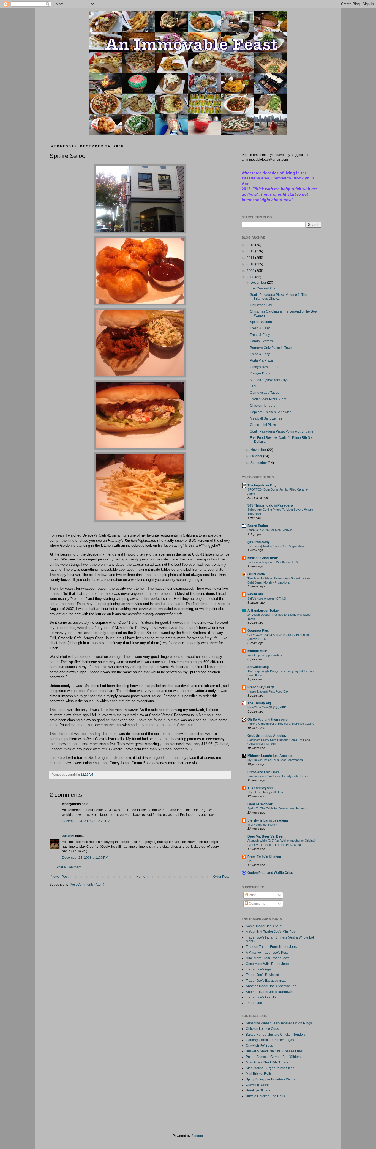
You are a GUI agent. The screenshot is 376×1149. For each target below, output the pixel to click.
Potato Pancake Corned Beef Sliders (273, 1057)
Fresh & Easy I (260, 354)
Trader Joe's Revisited (262, 975)
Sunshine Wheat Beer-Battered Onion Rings (279, 1023)
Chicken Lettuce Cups (262, 1029)
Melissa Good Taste (262, 558)
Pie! (249, 861)
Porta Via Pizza (261, 360)
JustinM (68, 836)
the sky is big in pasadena (267, 820)
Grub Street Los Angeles (266, 736)
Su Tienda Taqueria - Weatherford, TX (272, 562)
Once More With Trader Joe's (267, 964)
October (256, 456)
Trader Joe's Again (260, 969)
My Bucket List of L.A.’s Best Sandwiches (275, 760)
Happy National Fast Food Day (268, 691)
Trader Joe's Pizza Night (268, 399)
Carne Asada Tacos (264, 393)
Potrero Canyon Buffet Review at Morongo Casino (280, 723)
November (258, 450)
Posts (252, 895)
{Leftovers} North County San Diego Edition (276, 546)
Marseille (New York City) (269, 380)
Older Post (221, 877)
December (258, 282)
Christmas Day (261, 305)
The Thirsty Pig (259, 703)
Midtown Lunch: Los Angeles (269, 756)
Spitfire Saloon (261, 322)
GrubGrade (256, 574)
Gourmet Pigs (258, 631)
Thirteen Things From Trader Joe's (271, 947)
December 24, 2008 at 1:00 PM (85, 858)
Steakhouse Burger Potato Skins (270, 1068)
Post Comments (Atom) (87, 885)
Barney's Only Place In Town (271, 348)
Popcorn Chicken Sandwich (270, 412)
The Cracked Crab (263, 288)
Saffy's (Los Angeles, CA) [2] (266, 598)
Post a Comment (68, 867)
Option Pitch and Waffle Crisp (270, 873)
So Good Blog (258, 667)
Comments (256, 903)
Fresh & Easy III (261, 328)
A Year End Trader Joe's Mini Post (271, 932)
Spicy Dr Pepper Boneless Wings (270, 1079)
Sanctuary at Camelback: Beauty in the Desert (278, 776)
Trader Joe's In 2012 (261, 997)
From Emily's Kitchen (264, 857)
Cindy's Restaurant (264, 367)
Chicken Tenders (262, 405)
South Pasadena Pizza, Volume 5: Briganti (281, 431)
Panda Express (261, 341)
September (259, 463)
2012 (251, 251)
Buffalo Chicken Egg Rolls (265, 1096)
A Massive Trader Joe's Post (267, 952)
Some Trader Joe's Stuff (263, 926)
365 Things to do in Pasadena (270, 505)
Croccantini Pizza (263, 425)
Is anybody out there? (262, 824)
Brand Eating (257, 526)
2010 (251, 264)
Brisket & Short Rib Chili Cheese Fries (274, 1051)
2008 (251, 277)
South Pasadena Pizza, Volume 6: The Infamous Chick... (278, 296)
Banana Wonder (260, 804)
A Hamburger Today (263, 610)
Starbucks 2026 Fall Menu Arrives (270, 530)
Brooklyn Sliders (258, 1090)
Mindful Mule (257, 651)
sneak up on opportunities (264, 655)
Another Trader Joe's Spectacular (271, 986)
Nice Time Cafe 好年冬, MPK (266, 707)
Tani (253, 386)
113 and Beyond (260, 788)
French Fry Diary (260, 687)
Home (140, 877)
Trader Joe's (255, 1003)
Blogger (197, 1136)
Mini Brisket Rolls (259, 1074)
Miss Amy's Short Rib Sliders (267, 1062)
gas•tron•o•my (258, 542)
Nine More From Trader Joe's (267, 958)
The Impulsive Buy (261, 485)
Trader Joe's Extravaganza (266, 981)
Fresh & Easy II (261, 335)
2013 (251, 245)
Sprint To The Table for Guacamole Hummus (277, 808)
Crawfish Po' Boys (259, 1045)
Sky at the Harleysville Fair (265, 792)
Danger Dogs (260, 373)
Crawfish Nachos (258, 1085)
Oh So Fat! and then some (267, 719)
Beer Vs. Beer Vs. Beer (265, 836)
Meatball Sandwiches (266, 418)
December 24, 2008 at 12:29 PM (86, 821)
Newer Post (59, 877)
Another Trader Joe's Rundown (269, 992)
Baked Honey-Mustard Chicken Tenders (276, 1034)
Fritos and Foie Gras (263, 772)
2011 (251, 258)
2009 (251, 271)
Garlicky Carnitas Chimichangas (270, 1040)
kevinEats (255, 594)
